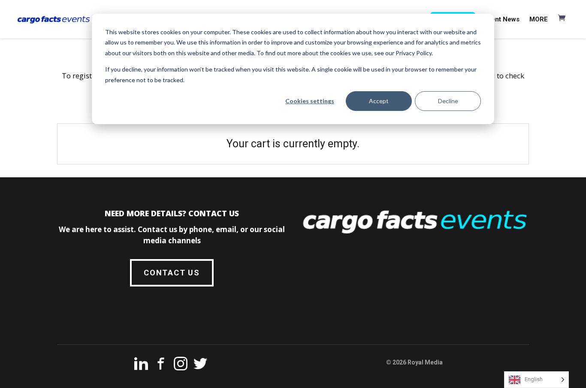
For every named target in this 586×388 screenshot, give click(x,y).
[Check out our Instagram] (180, 365)
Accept (379, 100)
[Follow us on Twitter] (200, 365)
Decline (448, 100)
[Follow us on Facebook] (161, 365)
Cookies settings (309, 100)
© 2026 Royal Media (414, 362)
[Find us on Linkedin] (141, 365)
